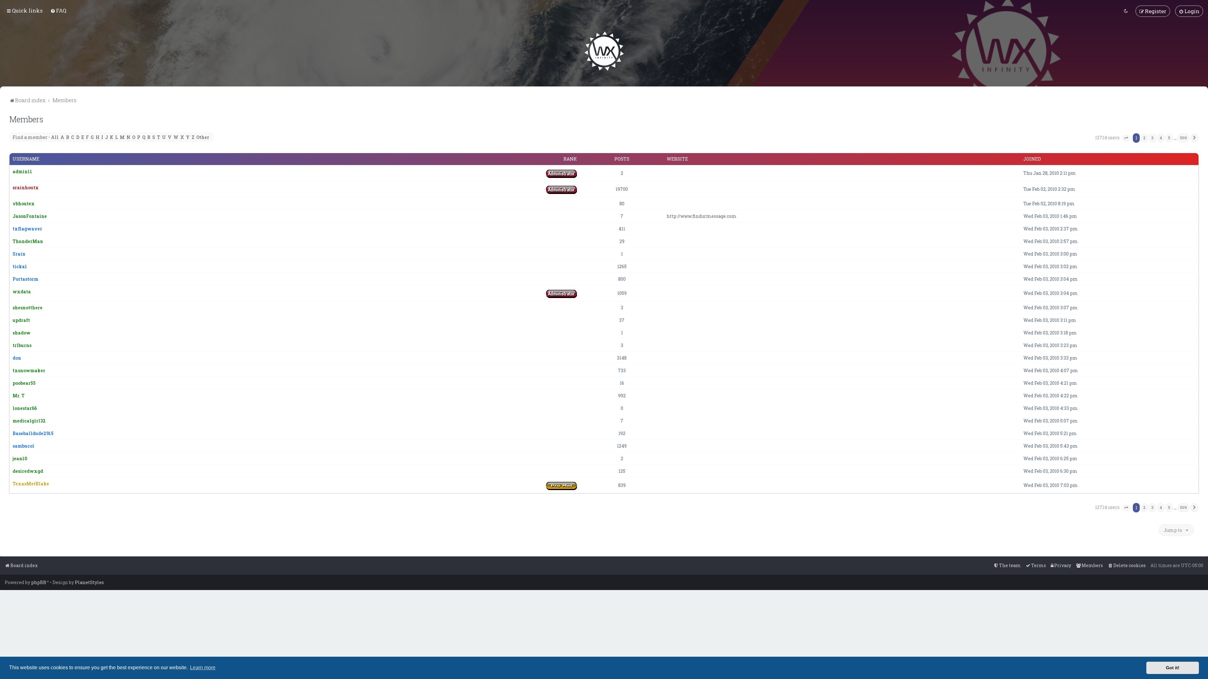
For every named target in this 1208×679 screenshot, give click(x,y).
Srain (19, 254)
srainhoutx (26, 187)
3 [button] (1152, 137)
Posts (621, 159)
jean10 (20, 458)
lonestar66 (25, 408)
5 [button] (1169, 137)
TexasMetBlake (31, 484)
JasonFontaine (30, 216)
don (17, 358)
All (55, 137)
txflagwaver (27, 229)
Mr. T (19, 396)
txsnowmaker (29, 370)
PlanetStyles (89, 582)
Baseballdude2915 (33, 433)
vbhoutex (24, 204)
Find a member (30, 137)
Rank (570, 159)
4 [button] (1161, 137)
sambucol (23, 446)
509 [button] (1183, 137)
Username (26, 159)
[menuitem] (58, 10)
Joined (1032, 159)
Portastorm (25, 279)
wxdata (22, 292)
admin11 (22, 171)
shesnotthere (27, 308)
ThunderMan (28, 241)
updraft (21, 320)
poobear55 (24, 383)
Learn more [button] (202, 667)
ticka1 (20, 266)
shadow (22, 333)
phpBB (38, 582)
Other (202, 137)
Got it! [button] (1172, 667)
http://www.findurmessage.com (701, 216)
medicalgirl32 (29, 421)
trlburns (22, 345)
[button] (1126, 138)
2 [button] (1144, 137)
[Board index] (604, 51)
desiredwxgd (28, 471)
